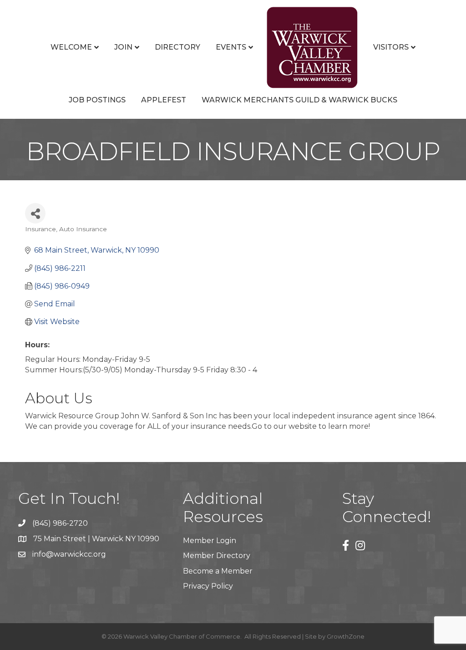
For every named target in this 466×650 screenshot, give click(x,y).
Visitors (391, 47)
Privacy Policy (208, 586)
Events (231, 47)
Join (123, 47)
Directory (177, 47)
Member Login (209, 540)
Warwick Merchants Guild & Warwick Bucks (299, 100)
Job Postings (97, 100)
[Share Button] (35, 213)
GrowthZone (346, 636)
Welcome (71, 47)
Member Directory (216, 555)
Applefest (163, 100)
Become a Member (218, 571)
